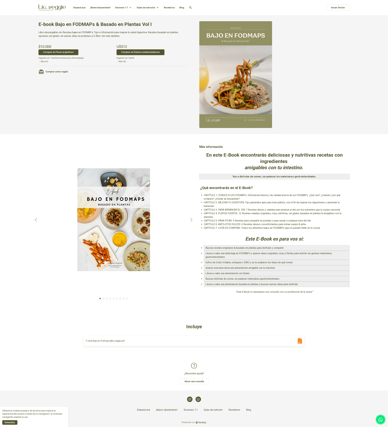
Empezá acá (143, 409)
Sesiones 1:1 (191, 409)
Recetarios (234, 409)
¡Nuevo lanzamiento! (167, 409)
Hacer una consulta (194, 381)
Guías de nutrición (213, 409)
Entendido (10, 422)
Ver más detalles (111, 36)
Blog (248, 409)
